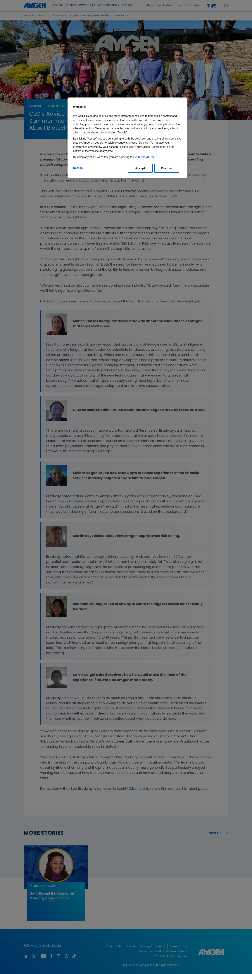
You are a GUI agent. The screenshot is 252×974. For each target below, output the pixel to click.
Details (78, 167)
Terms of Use (146, 156)
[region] (127, 137)
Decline (166, 168)
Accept (140, 168)
